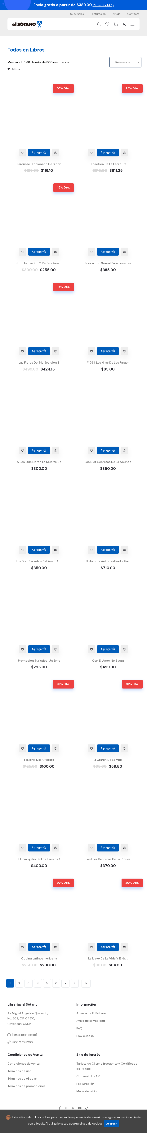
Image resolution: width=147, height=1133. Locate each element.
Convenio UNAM (88, 1076)
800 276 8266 (22, 1042)
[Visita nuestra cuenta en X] (72, 1108)
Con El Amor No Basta (108, 661)
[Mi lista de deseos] (107, 24)
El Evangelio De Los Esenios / (39, 859)
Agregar (37, 152)
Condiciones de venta (23, 1064)
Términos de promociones (26, 1086)
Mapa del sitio (86, 1091)
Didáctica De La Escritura (108, 164)
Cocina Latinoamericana (39, 958)
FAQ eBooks (85, 1036)
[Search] (99, 24)
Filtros (15, 69)
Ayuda (116, 14)
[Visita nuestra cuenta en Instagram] (66, 1108)
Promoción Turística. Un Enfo (39, 661)
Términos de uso (19, 1071)
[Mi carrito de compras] (116, 24)
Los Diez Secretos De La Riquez (108, 859)
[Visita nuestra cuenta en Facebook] (60, 1108)
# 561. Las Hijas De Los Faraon (108, 362)
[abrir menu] (132, 24)
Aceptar (111, 1123)
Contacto (133, 14)
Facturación (98, 14)
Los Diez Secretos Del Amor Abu (39, 561)
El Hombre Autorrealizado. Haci (108, 561)
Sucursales (77, 14)
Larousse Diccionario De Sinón (39, 164)
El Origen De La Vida (107, 760)
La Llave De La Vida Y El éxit (108, 958)
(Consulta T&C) (103, 5)
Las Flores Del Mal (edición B (39, 362)
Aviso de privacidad (90, 1021)
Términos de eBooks (22, 1079)
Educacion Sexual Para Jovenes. (108, 263)
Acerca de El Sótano (91, 1013)
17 (86, 983)
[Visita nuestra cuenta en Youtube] (80, 1108)
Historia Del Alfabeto (39, 760)
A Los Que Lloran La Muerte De (39, 462)
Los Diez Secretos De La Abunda (108, 462)
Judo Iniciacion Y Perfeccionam (39, 263)
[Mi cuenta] (124, 24)
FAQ (79, 1028)
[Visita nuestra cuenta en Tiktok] (86, 1108)
